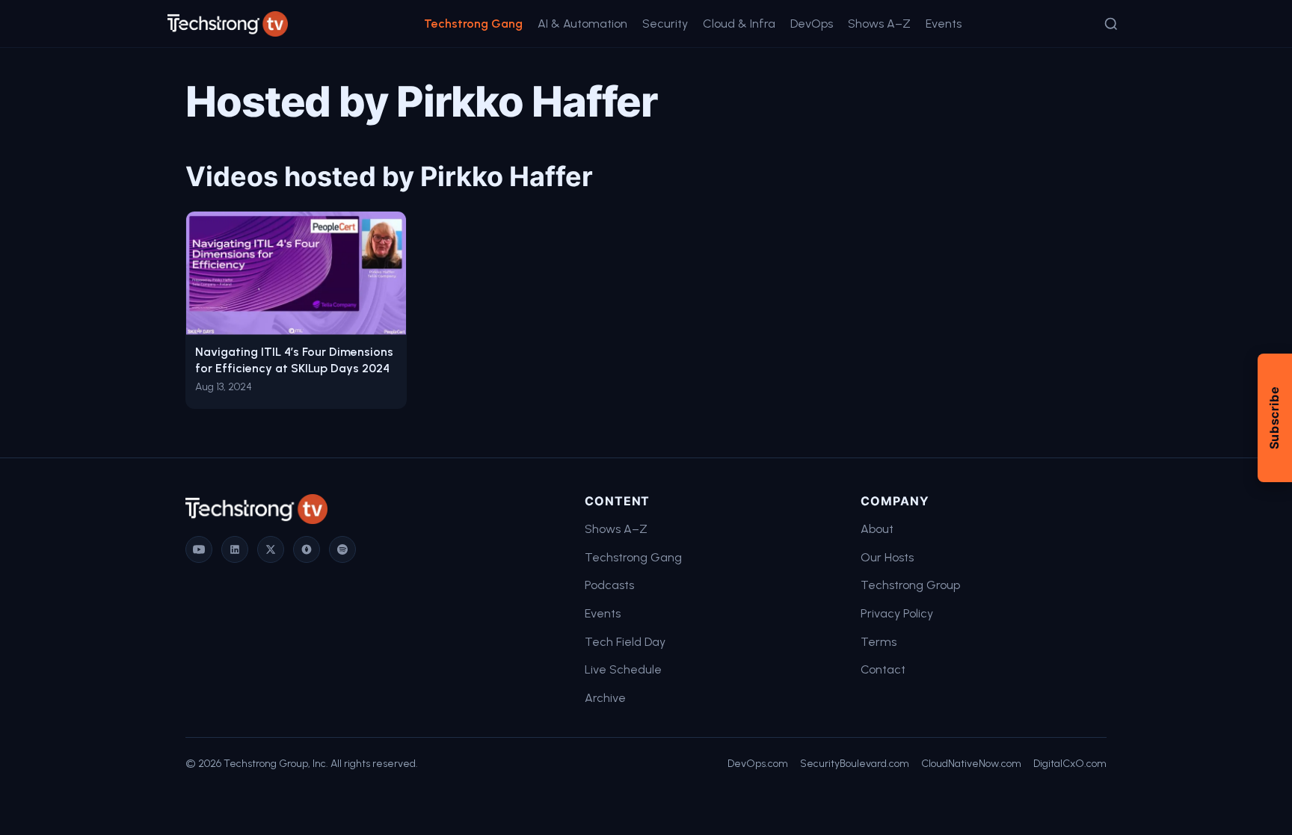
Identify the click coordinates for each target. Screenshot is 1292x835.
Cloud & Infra (739, 23)
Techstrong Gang (473, 23)
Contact (883, 669)
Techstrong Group (910, 585)
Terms (878, 642)
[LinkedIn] (234, 549)
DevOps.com (757, 763)
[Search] (1111, 23)
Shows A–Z (879, 23)
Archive (605, 698)
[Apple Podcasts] (306, 549)
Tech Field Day (625, 642)
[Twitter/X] (270, 549)
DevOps (811, 23)
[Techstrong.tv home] (227, 24)
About (877, 529)
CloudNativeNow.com (971, 763)
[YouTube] (198, 549)
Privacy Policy (897, 613)
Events (944, 23)
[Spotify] (342, 549)
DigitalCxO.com (1070, 763)
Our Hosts (887, 557)
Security (665, 23)
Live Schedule (623, 669)
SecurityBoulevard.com (854, 763)
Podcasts (609, 585)
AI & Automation (582, 23)
